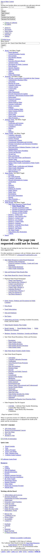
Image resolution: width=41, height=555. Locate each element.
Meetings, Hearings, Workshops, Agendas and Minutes (21, 333)
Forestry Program (13, 138)
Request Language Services (13, 475)
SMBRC (11, 409)
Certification (12, 361)
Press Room (8, 306)
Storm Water (12, 114)
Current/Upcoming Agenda (16, 54)
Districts (10, 128)
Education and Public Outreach (17, 371)
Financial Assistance (14, 99)
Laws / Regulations (10, 505)
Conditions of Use (10, 515)
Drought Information (11, 472)
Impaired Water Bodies (15, 376)
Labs (9, 130)
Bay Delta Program (14, 176)
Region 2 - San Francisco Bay (17, 216)
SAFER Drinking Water (15, 109)
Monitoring (11, 378)
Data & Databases (10, 470)
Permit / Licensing (13, 106)
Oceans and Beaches (14, 152)
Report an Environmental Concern (15, 430)
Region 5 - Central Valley (16, 221)
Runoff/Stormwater (14, 383)
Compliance (12, 126)
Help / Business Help (11, 453)
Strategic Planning (13, 68)
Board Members (13, 52)
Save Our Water (10, 432)
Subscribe (7, 34)
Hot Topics (8, 316)
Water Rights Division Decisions (18, 345)
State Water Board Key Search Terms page (17, 275)
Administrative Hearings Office (17, 80)
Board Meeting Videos (24, 328)
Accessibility (8, 519)
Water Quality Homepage (16, 268)
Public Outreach (13, 382)
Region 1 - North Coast (15, 214)
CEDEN (7, 468)
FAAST (7, 473)
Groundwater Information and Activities (20, 142)
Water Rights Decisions (15, 344)
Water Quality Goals (14, 169)
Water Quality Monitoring (16, 168)
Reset (3, 15)
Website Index (9, 487)
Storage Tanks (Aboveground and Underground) (23, 385)
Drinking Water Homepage (16, 261)
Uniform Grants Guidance (13, 455)
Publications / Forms (11, 510)
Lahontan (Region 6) (14, 289)
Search (7, 235)
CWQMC (11, 406)
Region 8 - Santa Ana (14, 226)
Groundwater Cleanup (15, 140)
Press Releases (12, 66)
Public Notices (12, 190)
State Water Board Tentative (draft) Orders (17, 351)
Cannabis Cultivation (14, 85)
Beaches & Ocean (13, 83)
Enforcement (12, 97)
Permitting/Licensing (14, 380)
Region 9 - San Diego (15, 228)
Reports (10, 197)
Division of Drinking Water (20, 207)
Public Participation (14, 75)
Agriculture (11, 81)
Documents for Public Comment (18, 64)
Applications (12, 182)
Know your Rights (11, 451)
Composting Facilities (14, 137)
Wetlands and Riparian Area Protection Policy (22, 399)
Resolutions (11, 340)
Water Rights (9, 173)
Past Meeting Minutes (14, 57)
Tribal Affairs (9, 484)
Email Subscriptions (11, 309)
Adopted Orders (13, 62)
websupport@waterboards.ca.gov (27, 255)
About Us (7, 27)
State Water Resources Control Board (19, 204)
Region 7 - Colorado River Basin (18, 225)
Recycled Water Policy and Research (19, 157)
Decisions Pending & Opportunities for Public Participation (16, 497)
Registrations (12, 194)
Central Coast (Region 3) (15, 284)
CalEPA (10, 233)
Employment (8, 500)
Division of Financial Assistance (22, 209)
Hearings (11, 185)
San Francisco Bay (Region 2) (17, 282)
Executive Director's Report (16, 61)
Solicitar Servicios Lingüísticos (14, 477)
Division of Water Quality (20, 211)
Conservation (12, 88)
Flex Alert (8, 434)
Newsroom (8, 29)
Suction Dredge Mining (15, 387)
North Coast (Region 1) (15, 280)
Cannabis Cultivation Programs (17, 359)
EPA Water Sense (10, 428)
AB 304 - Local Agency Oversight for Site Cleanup (23, 78)
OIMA (7, 466)
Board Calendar (9, 328)
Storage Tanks (12, 113)
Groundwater (12, 100)
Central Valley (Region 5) (16, 287)
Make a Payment (10, 450)
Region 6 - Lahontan (14, 223)
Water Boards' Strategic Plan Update (16, 325)
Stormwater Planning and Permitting (19, 161)
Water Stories (9, 31)
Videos (10, 71)
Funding (10, 373)
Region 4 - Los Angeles (15, 220)
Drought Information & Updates (18, 94)
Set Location (30, 7)
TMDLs (10, 164)
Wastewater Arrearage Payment (14, 485)
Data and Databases (10, 313)
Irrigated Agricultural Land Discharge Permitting (23, 144)
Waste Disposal (13, 390)
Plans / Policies (9, 507)
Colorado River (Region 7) (16, 291)
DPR (20, 551)
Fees (9, 183)
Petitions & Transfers (14, 188)
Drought (10, 370)
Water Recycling (13, 392)
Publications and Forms (12, 319)
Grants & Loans (9, 503)
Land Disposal (12, 145)
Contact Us (8, 33)
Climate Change (13, 87)
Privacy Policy (9, 517)
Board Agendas (10, 446)
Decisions (11, 187)
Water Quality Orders (14, 342)
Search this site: (5, 43)
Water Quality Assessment (16, 116)
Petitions (11, 59)
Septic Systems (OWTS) (15, 111)
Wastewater (11, 389)
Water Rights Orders (14, 347)
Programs (8, 76)
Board (7, 50)
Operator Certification (15, 104)
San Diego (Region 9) (15, 294)
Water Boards (9, 202)
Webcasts (11, 73)
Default (3, 11)
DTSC (25, 551)
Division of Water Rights (19, 213)
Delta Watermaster (13, 92)
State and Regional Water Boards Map (16, 272)
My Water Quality (13, 230)
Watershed (11, 397)
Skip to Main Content (7, 1)
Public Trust (12, 192)
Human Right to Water (15, 102)
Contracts (11, 90)
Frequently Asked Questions (13, 502)
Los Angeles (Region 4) (15, 285)
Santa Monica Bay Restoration (17, 232)
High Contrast (5, 13)
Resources (4, 463)
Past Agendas (12, 56)
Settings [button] (7, 36)
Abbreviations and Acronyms (13, 495)
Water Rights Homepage (15, 267)
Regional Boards (28, 545)
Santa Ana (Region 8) (14, 292)
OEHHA (30, 551)
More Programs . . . (14, 118)
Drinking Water (10, 119)
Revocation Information (15, 195)
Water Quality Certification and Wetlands (20, 166)
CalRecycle (14, 551)
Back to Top (8, 514)
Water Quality (9, 133)
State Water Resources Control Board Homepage (19, 260)
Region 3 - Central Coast (15, 218)
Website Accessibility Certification (20, 538)
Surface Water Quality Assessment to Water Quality (23, 163)
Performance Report (11, 480)
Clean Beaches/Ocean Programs (18, 363)
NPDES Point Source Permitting (18, 150)
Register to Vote (10, 435)
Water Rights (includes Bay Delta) (18, 394)
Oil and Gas (12, 154)
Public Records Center (11, 509)
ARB (8, 551)
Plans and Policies (13, 69)
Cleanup (10, 364)
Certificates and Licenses (15, 123)
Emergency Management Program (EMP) (20, 95)
